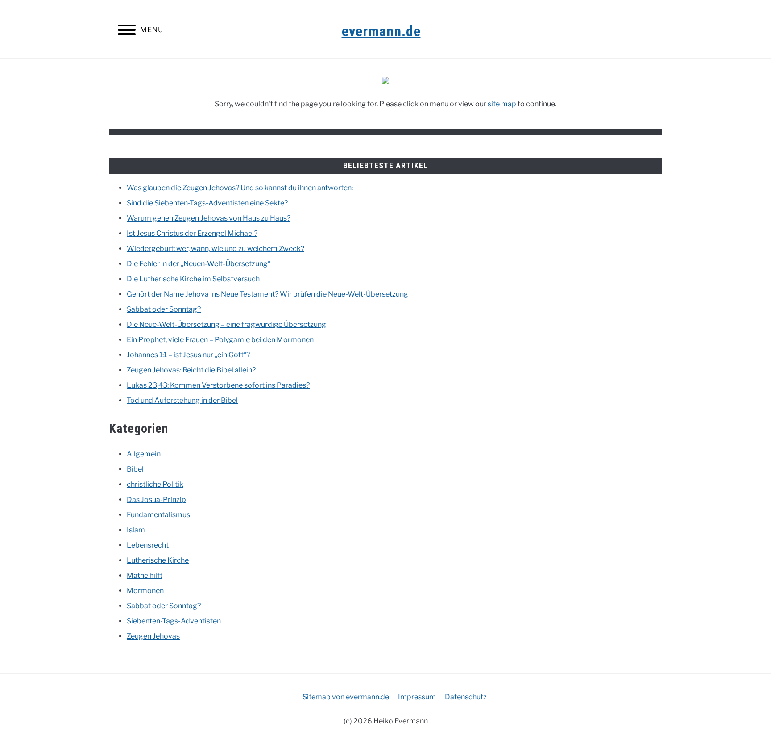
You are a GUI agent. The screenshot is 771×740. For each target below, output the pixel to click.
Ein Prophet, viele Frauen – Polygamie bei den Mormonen (220, 339)
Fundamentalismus (158, 514)
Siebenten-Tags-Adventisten (174, 621)
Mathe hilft (144, 575)
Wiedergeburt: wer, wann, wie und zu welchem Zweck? (215, 248)
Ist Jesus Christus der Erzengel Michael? (192, 233)
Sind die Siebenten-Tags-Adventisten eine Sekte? (207, 203)
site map (502, 104)
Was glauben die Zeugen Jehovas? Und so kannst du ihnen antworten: (240, 188)
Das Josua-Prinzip (156, 499)
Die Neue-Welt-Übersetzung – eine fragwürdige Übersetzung (226, 324)
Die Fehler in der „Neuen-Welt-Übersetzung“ (198, 263)
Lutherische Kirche (158, 560)
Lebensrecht (148, 545)
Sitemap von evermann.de (346, 697)
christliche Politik (155, 484)
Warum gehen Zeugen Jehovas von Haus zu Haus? (208, 218)
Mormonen (145, 590)
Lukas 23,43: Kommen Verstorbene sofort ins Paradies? (218, 385)
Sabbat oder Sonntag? (164, 309)
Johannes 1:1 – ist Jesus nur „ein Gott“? (188, 355)
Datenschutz (466, 697)
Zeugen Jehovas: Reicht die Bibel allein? (191, 370)
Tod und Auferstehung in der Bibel (182, 400)
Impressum (417, 697)
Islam (136, 530)
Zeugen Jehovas (153, 636)
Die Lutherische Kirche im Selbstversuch (193, 279)
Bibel (135, 469)
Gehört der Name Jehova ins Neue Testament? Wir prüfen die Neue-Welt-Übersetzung (267, 294)
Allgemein (144, 454)
